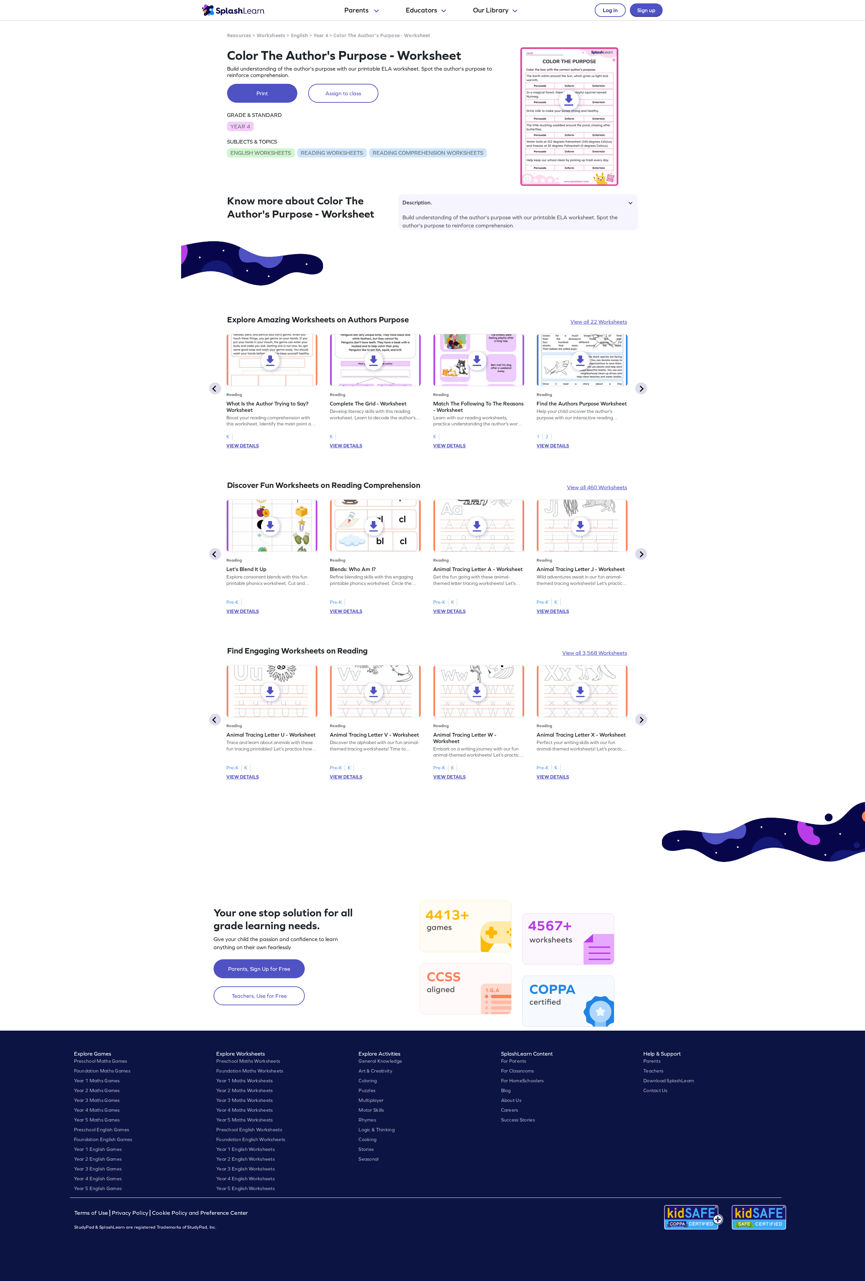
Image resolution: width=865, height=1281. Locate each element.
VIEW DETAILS (242, 445)
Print (262, 93)
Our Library (491, 10)
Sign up (646, 10)
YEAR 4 (240, 126)
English (299, 35)
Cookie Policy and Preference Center (200, 1213)
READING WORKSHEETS (332, 153)
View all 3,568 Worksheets (594, 653)
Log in (610, 10)
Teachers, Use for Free (259, 996)
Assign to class (343, 93)
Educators (421, 10)
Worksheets (271, 35)
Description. (417, 202)
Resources (239, 35)
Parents (357, 10)
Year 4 (321, 35)
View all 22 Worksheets (598, 322)
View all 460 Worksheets (597, 487)
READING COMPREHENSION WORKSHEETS (428, 153)
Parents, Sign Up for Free (259, 969)
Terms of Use (91, 1213)
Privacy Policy (130, 1213)
